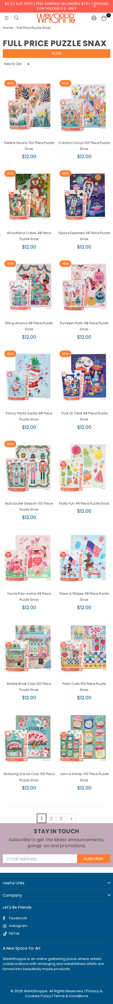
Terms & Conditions (70, 996)
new (10, 83)
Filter (56, 53)
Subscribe (94, 858)
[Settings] (94, 18)
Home (8, 28)
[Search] (16, 18)
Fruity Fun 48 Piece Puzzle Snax (84, 503)
